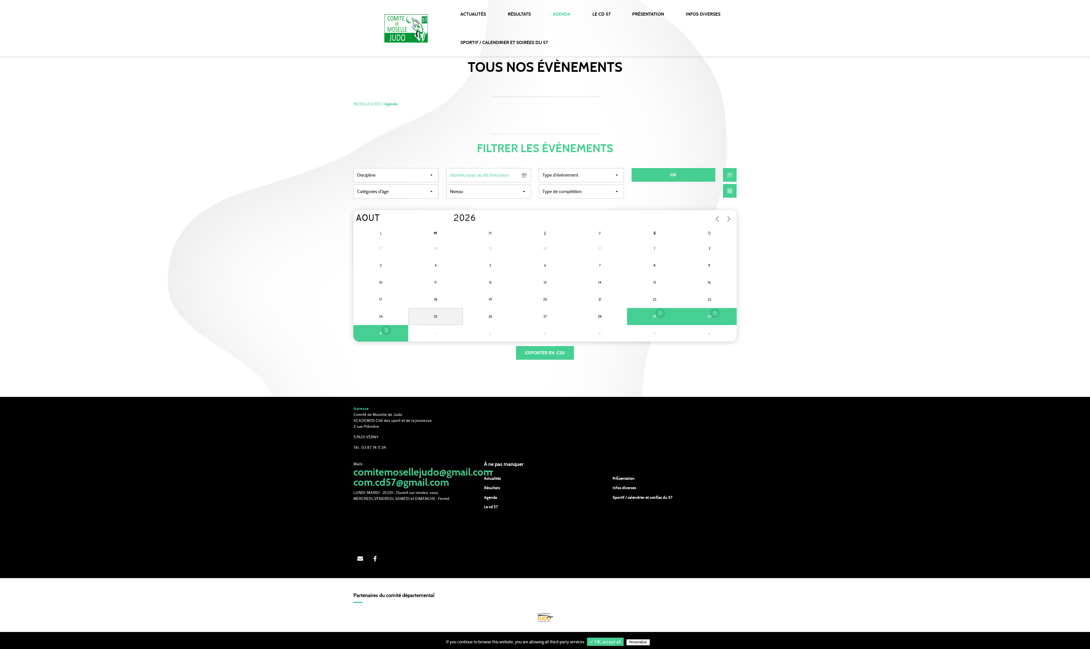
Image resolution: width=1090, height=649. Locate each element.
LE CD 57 (601, 14)
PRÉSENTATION (648, 14)
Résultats (519, 14)
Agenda (562, 14)
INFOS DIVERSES (703, 14)
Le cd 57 (491, 507)
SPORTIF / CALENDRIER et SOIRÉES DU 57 (504, 42)
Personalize (638, 642)
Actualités (473, 14)
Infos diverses (624, 488)
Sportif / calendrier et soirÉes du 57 (642, 498)
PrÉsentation (624, 479)
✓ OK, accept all (605, 642)
